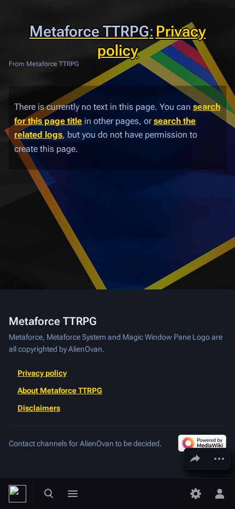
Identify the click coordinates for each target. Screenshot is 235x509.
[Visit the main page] (17, 494)
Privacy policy (42, 373)
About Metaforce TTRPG (59, 390)
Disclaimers (38, 408)
